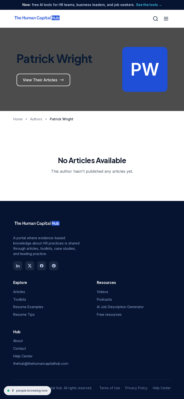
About (18, 341)
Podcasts (104, 299)
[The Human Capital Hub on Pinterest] (53, 265)
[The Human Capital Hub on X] (29, 265)
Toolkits (19, 299)
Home (18, 119)
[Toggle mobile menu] (166, 18)
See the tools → (149, 5)
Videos (102, 292)
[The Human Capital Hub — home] (37, 19)
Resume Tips (24, 314)
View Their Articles (40, 80)
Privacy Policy (136, 388)
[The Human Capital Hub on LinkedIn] (17, 265)
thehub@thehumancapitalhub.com (40, 363)
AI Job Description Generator (120, 307)
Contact (19, 348)
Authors (36, 119)
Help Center (23, 356)
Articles (19, 292)
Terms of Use (109, 388)
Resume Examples (28, 307)
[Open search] (155, 18)
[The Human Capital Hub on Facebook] (41, 265)
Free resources (109, 314)
